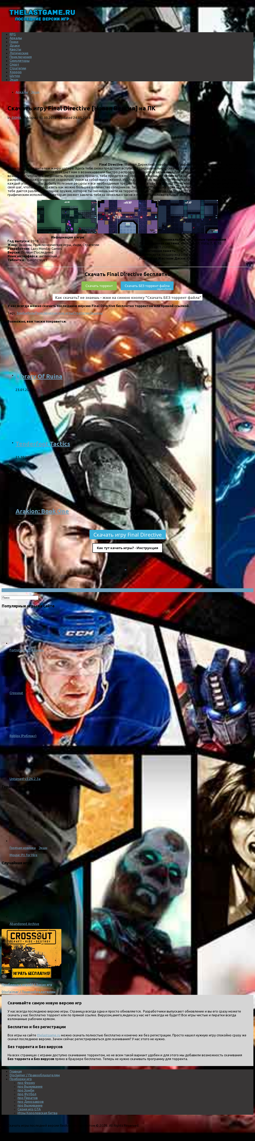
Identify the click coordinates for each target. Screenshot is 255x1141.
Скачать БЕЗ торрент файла (148, 286)
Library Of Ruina (39, 376)
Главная (16, 1071)
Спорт (14, 64)
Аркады (16, 38)
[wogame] (31, 977)
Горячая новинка (23, 848)
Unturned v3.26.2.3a (25, 779)
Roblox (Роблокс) (23, 736)
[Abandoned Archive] (61, 916)
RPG (13, 34)
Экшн (14, 79)
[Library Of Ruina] (67, 375)
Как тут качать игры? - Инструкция (127, 548)
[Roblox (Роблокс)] (25, 729)
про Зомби (26, 1090)
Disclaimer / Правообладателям (29, 992)
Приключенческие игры (54, 313)
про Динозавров (31, 1101)
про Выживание (30, 1086)
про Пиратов (28, 1098)
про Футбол (27, 1094)
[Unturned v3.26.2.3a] (25, 771)
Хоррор (16, 72)
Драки (15, 45)
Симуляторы (19, 60)
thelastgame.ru (48, 1035)
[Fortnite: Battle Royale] (25, 643)
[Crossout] (25, 686)
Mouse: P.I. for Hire (23, 855)
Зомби (22, 313)
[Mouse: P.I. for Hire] (61, 840)
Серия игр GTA (29, 1109)
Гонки (14, 42)
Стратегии (18, 68)
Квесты (15, 49)
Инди (31, 313)
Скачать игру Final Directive (128, 535)
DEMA (16, 118)
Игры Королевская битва (37, 1113)
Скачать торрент (99, 285)
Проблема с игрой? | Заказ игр (27, 984)
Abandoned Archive (24, 924)
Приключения (21, 57)
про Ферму (26, 1083)
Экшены (96, 313)
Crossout (16, 693)
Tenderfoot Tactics (43, 443)
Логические (19, 53)
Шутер (15, 76)
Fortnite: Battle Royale (27, 650)
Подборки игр (21, 1079)
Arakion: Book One (42, 511)
